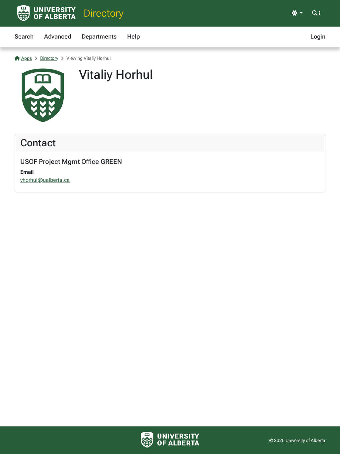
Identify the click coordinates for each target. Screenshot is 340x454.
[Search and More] (316, 13)
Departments (99, 36)
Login (317, 36)
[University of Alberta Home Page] (46, 13)
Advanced (57, 36)
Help (133, 36)
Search (24, 36)
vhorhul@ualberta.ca (45, 180)
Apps (26, 58)
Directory (104, 13)
